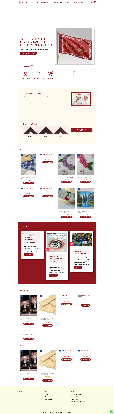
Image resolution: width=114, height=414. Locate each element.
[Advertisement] (57, 14)
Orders (46, 394)
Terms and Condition (76, 394)
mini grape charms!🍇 (44, 191)
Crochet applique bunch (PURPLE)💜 (66, 177)
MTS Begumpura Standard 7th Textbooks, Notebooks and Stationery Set (84, 300)
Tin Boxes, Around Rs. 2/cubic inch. (28, 334)
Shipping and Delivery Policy (78, 401)
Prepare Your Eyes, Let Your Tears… (56, 258)
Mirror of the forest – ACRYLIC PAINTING (84, 212)
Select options (67, 304)
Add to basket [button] (29, 183)
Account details (49, 397)
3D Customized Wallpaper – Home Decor (27, 319)
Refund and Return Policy (77, 397)
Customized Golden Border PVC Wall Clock (66, 354)
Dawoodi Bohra (25, 78)
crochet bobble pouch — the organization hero (64, 212)
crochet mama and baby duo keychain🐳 (28, 178)
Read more (86, 305)
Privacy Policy (74, 399)
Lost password (48, 399)
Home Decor (50, 78)
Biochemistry (49, 233)
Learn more (28, 254)
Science (54, 233)
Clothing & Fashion (38, 78)
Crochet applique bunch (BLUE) (46, 157)
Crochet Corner (63, 78)
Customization (88, 78)
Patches (75, 78)
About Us (73, 404)
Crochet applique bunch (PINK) (84, 177)
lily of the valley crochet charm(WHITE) (28, 191)
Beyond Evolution (75, 233)
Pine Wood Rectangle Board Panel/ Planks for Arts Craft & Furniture (47, 319)
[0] (94, 2)
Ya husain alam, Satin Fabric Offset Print (65, 299)
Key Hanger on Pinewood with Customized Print (84, 354)
